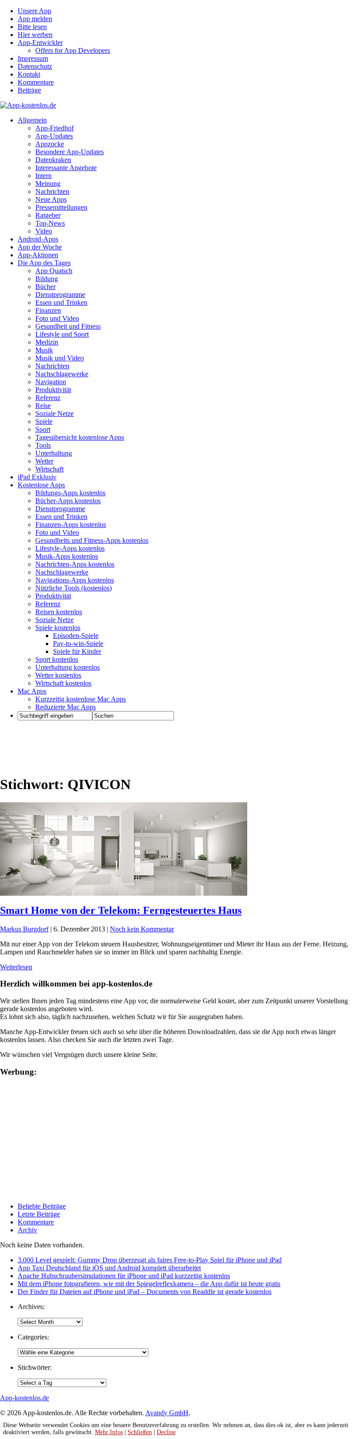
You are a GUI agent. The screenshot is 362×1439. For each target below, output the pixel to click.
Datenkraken (53, 159)
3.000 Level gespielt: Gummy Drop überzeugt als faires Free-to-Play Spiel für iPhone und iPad (150, 1260)
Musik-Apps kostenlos (66, 556)
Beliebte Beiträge (42, 1206)
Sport (42, 429)
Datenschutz (35, 66)
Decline (166, 1432)
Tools (43, 445)
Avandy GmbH (167, 1413)
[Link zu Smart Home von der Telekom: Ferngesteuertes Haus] (123, 893)
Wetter (44, 461)
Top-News (50, 223)
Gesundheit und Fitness (68, 326)
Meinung (47, 183)
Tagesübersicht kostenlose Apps (79, 437)
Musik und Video (59, 358)
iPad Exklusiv (37, 477)
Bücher (45, 286)
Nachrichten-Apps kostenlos (74, 564)
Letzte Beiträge (39, 1214)
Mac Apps (32, 691)
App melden (35, 18)
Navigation (50, 382)
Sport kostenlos (56, 659)
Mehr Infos (109, 1432)
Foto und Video (57, 318)
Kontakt (29, 74)
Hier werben (35, 34)
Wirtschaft (49, 469)
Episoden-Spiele (75, 635)
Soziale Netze (54, 413)
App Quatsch (53, 270)
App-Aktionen (38, 255)
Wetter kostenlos (58, 675)
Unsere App (34, 11)
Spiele (44, 421)
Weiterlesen (16, 967)
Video (43, 231)
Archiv (27, 1230)
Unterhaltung (53, 453)
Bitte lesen (32, 26)
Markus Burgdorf (24, 929)
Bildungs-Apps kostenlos (70, 493)
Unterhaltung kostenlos (67, 667)
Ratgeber (47, 215)
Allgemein (32, 120)
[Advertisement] (160, 747)
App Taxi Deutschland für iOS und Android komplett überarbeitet (109, 1268)
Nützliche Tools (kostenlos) (73, 588)
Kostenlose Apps (41, 485)
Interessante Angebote (66, 167)
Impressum (33, 58)
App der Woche (40, 247)
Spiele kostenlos (57, 627)
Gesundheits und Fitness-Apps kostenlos (91, 540)
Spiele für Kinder (77, 651)
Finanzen (48, 310)
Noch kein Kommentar (142, 929)
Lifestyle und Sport (62, 334)
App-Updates (54, 136)
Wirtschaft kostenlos (63, 683)
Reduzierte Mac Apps (65, 707)
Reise (43, 405)
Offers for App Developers (72, 50)
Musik (44, 350)
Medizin (46, 342)
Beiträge (29, 90)
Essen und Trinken (61, 302)
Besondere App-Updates (69, 152)
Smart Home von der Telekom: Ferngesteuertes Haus (120, 910)
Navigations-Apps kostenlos (74, 580)
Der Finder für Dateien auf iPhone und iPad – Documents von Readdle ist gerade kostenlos (145, 1291)
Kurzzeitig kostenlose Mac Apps (80, 699)
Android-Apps (38, 239)
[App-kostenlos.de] (28, 105)
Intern (43, 175)
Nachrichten (52, 191)
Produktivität (53, 389)
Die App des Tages (44, 263)
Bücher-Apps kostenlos (68, 500)
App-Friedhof (54, 128)
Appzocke (49, 144)
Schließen (140, 1432)
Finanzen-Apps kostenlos (70, 524)
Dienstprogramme (60, 294)
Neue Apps (51, 199)
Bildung (46, 278)
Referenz (47, 397)
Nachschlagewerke (61, 374)
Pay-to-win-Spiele (78, 643)
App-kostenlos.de (24, 1398)
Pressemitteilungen (61, 207)
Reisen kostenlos (58, 612)
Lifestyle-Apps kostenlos (70, 548)
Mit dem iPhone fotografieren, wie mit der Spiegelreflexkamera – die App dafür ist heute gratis (149, 1283)
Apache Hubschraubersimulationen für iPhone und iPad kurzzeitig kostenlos (124, 1276)
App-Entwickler (40, 42)
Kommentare (36, 82)
